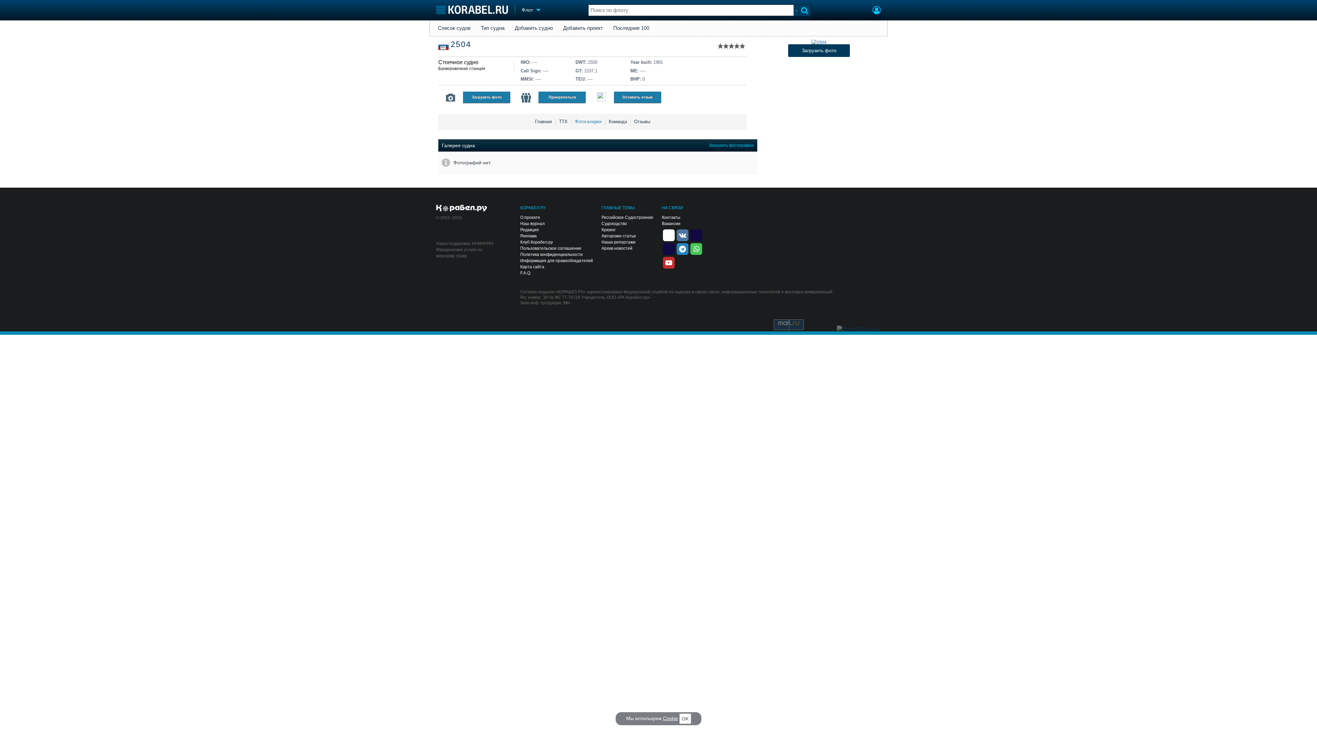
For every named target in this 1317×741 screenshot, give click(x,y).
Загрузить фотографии (731, 145)
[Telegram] (682, 248)
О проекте (530, 217)
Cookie (670, 718)
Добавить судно (534, 28)
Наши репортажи (619, 242)
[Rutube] (696, 234)
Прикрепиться (562, 97)
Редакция (529, 229)
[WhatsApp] (696, 248)
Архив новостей (617, 248)
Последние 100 (631, 28)
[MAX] (669, 248)
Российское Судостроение (627, 217)
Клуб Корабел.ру (536, 242)
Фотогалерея (588, 121)
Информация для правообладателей (556, 260)
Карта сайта (532, 266)
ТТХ (563, 121)
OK (685, 718)
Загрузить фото (487, 97)
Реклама (528, 236)
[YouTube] (669, 262)
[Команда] (526, 97)
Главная (543, 121)
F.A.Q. (525, 273)
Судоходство (614, 223)
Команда (618, 121)
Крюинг (609, 229)
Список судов (454, 28)
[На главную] (472, 9)
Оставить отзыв (637, 97)
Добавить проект (583, 28)
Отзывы (642, 121)
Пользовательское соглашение (550, 248)
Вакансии (671, 223)
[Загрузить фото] (819, 42)
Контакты (671, 217)
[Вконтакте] (682, 234)
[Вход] (877, 11)
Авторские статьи (619, 236)
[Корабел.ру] (461, 208)
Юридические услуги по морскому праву (459, 252)
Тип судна (493, 28)
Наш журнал (532, 223)
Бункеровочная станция (461, 68)
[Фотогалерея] (450, 97)
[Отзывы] (601, 97)
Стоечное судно (458, 62)
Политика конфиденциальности (551, 254)
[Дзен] (669, 234)
